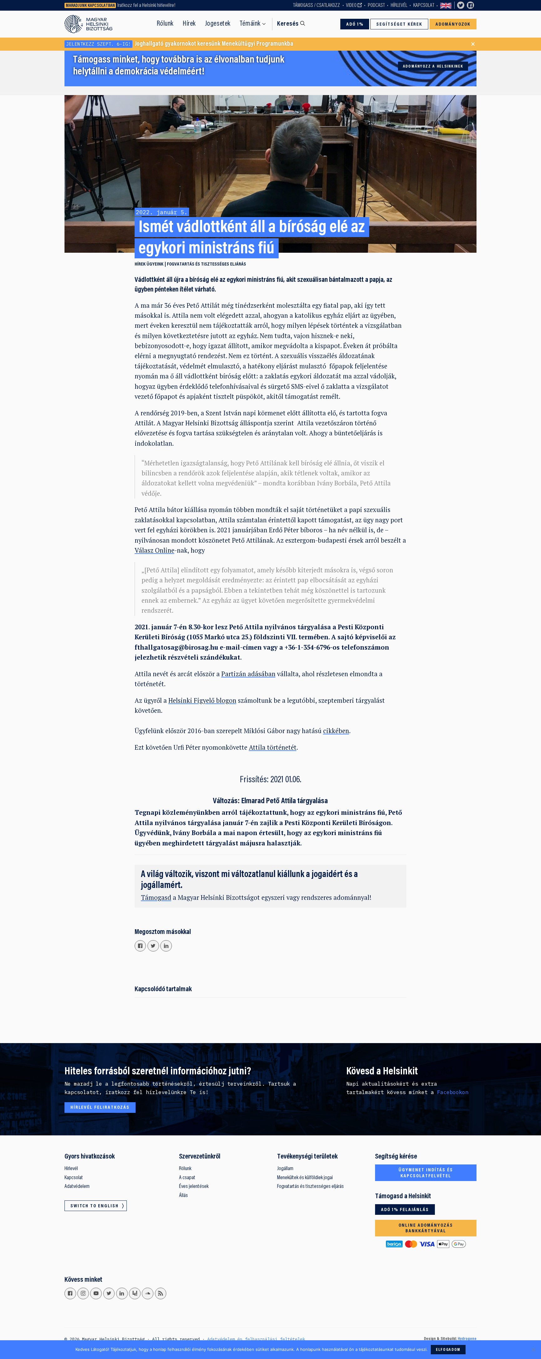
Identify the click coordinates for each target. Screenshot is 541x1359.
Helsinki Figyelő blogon (202, 700)
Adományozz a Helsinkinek (433, 66)
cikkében (336, 731)
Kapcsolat (423, 5)
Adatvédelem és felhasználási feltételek (256, 1339)
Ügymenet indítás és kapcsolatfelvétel (426, 1173)
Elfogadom (448, 1350)
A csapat (187, 1177)
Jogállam (285, 1168)
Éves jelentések (194, 1186)
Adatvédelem (77, 1186)
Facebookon (452, 1092)
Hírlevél (399, 5)
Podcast (376, 5)
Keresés (288, 24)
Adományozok (453, 24)
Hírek (189, 24)
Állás (183, 1195)
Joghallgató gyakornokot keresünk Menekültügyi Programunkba (180, 44)
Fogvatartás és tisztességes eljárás (206, 264)
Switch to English (445, 5)
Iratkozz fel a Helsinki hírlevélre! (146, 5)
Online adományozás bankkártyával (426, 1228)
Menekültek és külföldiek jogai (305, 1177)
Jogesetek (217, 24)
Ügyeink (155, 264)
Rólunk (165, 24)
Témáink (250, 24)
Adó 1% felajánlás (405, 1209)
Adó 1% (354, 24)
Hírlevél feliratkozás (100, 1107)
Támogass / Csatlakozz (316, 5)
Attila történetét (272, 747)
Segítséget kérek (399, 24)
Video (351, 5)
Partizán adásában (248, 674)
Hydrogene (467, 1339)
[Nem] (533, 1349)
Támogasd (156, 897)
